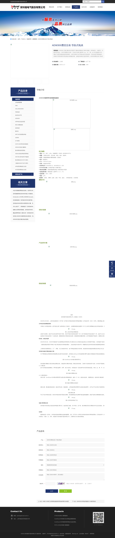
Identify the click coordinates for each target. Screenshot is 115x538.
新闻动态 (67, 7)
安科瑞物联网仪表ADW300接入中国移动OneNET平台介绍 (24, 193)
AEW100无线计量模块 (20, 147)
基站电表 (17, 128)
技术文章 (84, 7)
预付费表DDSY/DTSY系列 (21, 160)
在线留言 (92, 7)
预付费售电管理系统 (20, 150)
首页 (19, 39)
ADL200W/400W (19, 108)
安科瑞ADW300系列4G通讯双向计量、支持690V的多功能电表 (24, 203)
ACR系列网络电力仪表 (20, 169)
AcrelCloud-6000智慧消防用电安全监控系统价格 (66, 522)
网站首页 (51, 7)
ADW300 (17, 118)
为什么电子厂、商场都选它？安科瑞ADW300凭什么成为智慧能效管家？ (24, 206)
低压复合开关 (18, 115)
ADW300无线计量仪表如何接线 (20, 219)
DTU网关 (17, 140)
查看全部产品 (18, 174)
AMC (16, 105)
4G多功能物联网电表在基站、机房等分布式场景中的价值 (24, 190)
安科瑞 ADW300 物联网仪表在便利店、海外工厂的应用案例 (24, 216)
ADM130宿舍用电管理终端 (21, 153)
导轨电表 (17, 112)
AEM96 (17, 137)
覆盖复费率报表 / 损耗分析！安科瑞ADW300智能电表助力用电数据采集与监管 (24, 213)
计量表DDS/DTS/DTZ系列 (21, 163)
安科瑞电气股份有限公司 (21, 1)
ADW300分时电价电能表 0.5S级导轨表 (86, 501)
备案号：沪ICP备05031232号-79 (50, 533)
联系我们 (100, 7)
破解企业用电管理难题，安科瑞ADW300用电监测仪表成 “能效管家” (24, 209)
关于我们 (59, 7)
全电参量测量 (18, 102)
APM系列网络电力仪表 (20, 166)
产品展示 (75, 7)
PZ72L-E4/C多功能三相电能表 (61, 525)
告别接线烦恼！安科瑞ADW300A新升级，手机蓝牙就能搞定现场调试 (24, 200)
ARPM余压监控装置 (20, 121)
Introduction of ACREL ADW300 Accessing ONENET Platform (24, 197)
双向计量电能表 (19, 124)
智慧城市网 (68, 533)
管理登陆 (92, 533)
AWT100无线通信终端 (20, 134)
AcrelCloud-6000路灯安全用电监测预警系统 (65, 518)
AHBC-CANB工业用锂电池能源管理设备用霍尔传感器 (56, 501)
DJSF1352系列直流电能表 (21, 144)
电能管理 (29, 39)
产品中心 (23, 39)
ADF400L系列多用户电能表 (22, 156)
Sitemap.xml (75, 533)
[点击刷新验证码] (61, 483)
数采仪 (17, 131)
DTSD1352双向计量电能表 (61, 515)
